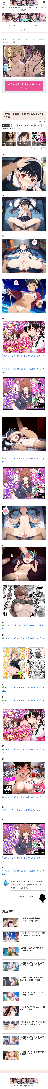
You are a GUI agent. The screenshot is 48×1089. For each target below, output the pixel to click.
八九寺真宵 (30, 125)
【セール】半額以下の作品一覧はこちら (25, 86)
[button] (43, 590)
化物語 (39, 125)
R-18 (15, 125)
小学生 (6, 128)
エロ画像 (7, 125)
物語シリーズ (16, 128)
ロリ (21, 125)
